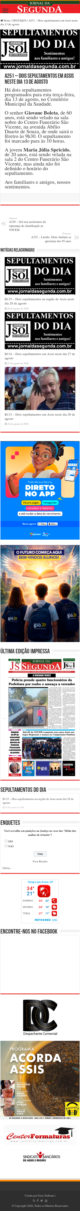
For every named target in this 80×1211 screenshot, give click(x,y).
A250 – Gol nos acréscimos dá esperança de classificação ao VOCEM (27, 224)
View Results (40, 861)
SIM (10, 841)
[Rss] (34, 1200)
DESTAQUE (19, 20)
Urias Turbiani (46, 1195)
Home (6, 20)
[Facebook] (37, 1200)
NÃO (11, 846)
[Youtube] (46, 1200)
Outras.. (7, 868)
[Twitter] (42, 1200)
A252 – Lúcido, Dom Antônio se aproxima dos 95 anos (51, 237)
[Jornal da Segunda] (40, 7)
